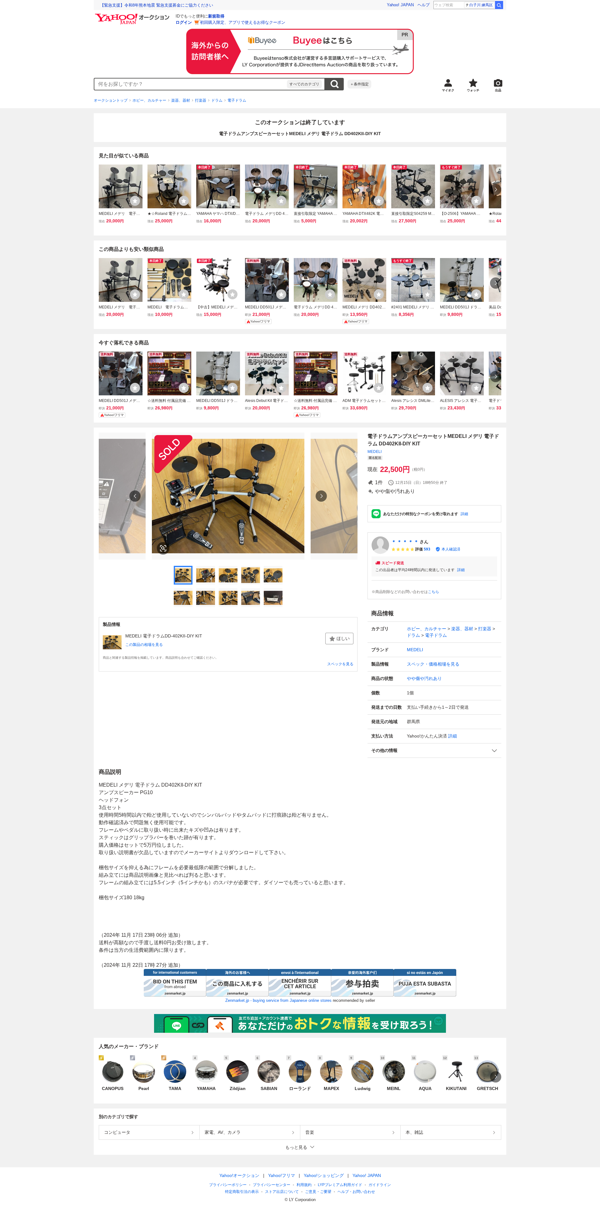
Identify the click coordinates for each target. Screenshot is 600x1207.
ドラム (216, 100)
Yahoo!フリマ (281, 1175)
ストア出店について (282, 1191)
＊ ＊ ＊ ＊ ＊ (405, 541)
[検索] (499, 5)
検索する (334, 84)
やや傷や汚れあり (424, 678)
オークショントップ (111, 100)
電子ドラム (237, 100)
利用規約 (304, 1185)
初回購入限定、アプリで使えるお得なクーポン (242, 22)
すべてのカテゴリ (304, 84)
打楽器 (200, 100)
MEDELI (375, 451)
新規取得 (216, 16)
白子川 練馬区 (481, 5)
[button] (434, 750)
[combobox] (190, 84)
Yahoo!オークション (239, 1175)
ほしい (343, 638)
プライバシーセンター (271, 1185)
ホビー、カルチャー (149, 100)
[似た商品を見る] (163, 548)
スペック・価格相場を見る (433, 664)
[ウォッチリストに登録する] (135, 201)
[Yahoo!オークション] (133, 15)
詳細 (464, 514)
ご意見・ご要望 (318, 1191)
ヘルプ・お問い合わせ (356, 1191)
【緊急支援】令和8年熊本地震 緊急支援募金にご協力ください (156, 5)
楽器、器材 (180, 100)
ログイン (184, 22)
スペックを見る (340, 664)
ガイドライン (379, 1185)
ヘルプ (424, 5)
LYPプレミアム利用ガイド (340, 1185)
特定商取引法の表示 (242, 1191)
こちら (433, 592)
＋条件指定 (359, 84)
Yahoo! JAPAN (400, 5)
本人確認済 (451, 549)
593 (427, 549)
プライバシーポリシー (228, 1185)
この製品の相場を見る (144, 644)
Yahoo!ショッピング (324, 1175)
